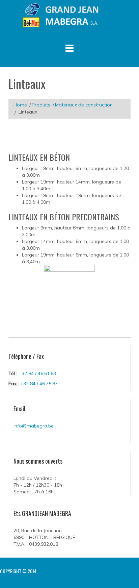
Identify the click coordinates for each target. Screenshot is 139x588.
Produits (41, 105)
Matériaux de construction (84, 105)
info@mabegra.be (33, 426)
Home (20, 105)
